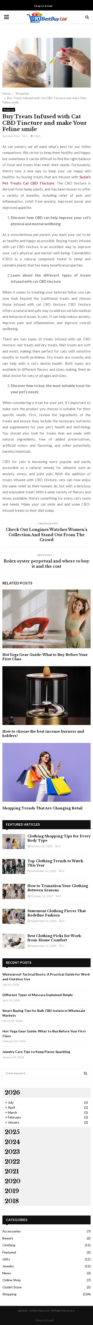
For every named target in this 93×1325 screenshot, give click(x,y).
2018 (12, 1201)
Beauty (7, 1238)
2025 (12, 1132)
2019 (12, 1191)
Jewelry (8, 1266)
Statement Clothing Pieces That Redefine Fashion (56, 913)
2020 (13, 1181)
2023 (12, 1151)
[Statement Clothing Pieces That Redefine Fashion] (13, 916)
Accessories (11, 1231)
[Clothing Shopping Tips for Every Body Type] (13, 841)
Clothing (8, 1245)
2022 (12, 1161)
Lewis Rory (13, 136)
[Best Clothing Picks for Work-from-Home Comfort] (13, 941)
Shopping (9, 109)
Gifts (6, 1259)
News (6, 1273)
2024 (12, 1142)
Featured (9, 1252)
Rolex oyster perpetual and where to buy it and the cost (46, 563)
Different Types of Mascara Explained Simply (37, 995)
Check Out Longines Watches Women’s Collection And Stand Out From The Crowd (46, 534)
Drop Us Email (43, 6)
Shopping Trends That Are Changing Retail (42, 808)
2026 (12, 1092)
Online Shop (11, 1280)
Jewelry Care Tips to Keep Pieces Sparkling (36, 1052)
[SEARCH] (85, 1073)
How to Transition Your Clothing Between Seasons (57, 888)
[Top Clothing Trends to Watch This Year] (13, 866)
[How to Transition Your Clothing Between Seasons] (13, 891)
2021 (12, 1171)
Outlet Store (12, 1287)
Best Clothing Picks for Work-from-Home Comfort (54, 938)
